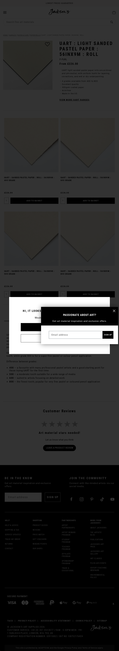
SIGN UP (108, 335)
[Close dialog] (114, 311)
